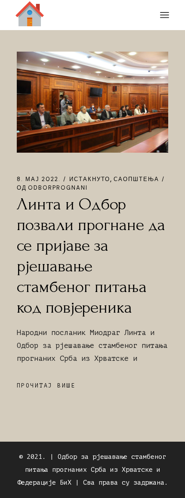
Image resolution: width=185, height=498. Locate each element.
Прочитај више (46, 385)
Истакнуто (89, 179)
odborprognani (52, 187)
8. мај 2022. (39, 179)
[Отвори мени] (164, 15)
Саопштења (136, 179)
